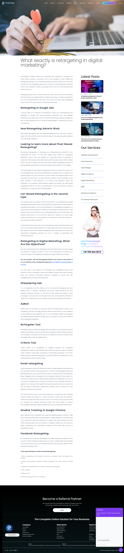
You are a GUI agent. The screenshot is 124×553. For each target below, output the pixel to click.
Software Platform (61, 527)
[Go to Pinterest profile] (16, 550)
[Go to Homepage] (12, 528)
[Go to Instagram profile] (7, 550)
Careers (98, 3)
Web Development (61, 530)
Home (46, 3)
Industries (68, 3)
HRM (82, 187)
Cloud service (60, 532)
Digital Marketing (87, 180)
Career (24, 530)
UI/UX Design (86, 168)
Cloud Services (86, 161)
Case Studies (25, 527)
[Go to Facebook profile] (15, 550)
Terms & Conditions (27, 536)
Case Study (82, 3)
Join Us (62, 510)
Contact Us (90, 3)
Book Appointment (109, 3)
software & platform (88, 193)
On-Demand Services (89, 199)
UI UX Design (59, 536)
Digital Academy (87, 174)
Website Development (89, 155)
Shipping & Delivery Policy (28, 534)
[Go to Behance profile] (11, 550)
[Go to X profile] (13, 550)
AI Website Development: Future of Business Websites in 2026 (91, 97)
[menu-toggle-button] (120, 3)
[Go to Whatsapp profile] (5, 550)
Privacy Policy (26, 532)
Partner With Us (12, 535)
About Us (52, 3)
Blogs (75, 3)
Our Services (60, 3)
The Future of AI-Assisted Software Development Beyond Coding (91, 140)
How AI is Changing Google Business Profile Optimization (92, 118)
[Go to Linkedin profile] (9, 550)
